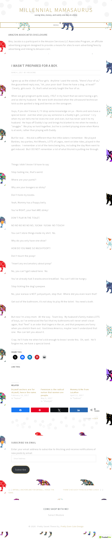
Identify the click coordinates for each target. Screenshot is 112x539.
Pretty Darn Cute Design (72, 526)
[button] (56, 25)
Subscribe (20, 469)
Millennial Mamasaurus (56, 9)
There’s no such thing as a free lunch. (81, 490)
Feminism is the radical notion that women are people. (52, 392)
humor (95, 419)
